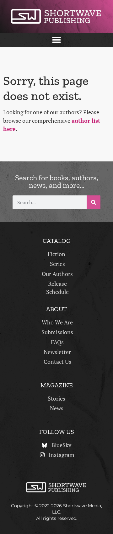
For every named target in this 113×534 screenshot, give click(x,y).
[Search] (93, 202)
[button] (57, 40)
